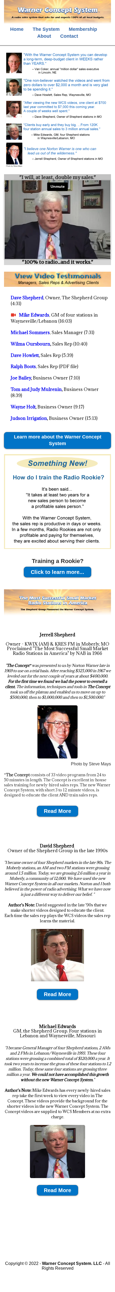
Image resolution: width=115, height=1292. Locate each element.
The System (46, 29)
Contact (69, 36)
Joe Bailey (21, 378)
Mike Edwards (34, 315)
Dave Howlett (25, 355)
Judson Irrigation (29, 418)
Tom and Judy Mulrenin (36, 389)
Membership (83, 29)
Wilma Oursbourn (30, 344)
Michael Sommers (30, 332)
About (44, 36)
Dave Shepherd (27, 298)
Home (17, 29)
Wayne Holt (23, 407)
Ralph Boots (23, 366)
